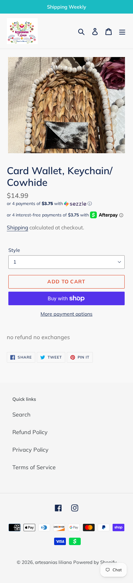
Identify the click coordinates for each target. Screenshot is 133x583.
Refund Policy (30, 432)
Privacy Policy (30, 449)
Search (21, 414)
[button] (66, 204)
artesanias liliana (53, 562)
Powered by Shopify (95, 562)
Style (14, 250)
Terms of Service (34, 467)
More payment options (66, 314)
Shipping (17, 227)
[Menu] (122, 31)
